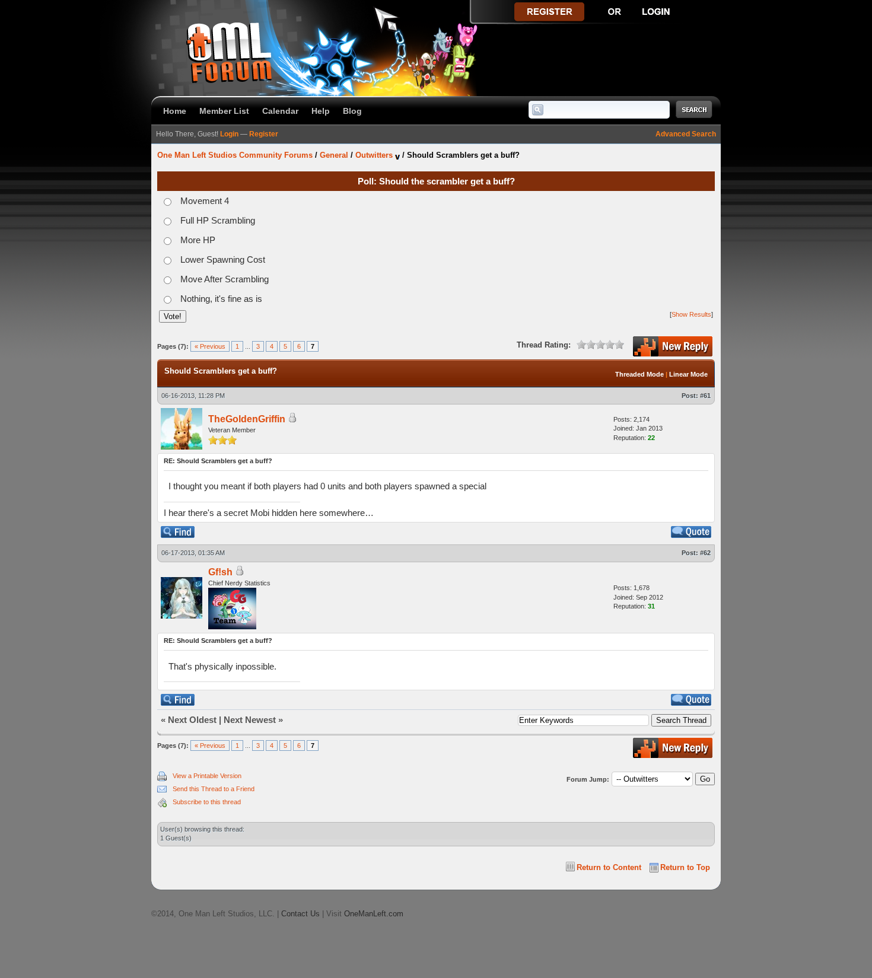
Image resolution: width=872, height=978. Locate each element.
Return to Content (609, 867)
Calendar (280, 111)
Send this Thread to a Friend (213, 788)
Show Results (691, 314)
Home (174, 111)
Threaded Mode (639, 374)
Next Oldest (192, 720)
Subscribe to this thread (207, 801)
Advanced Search (685, 134)
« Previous (210, 346)
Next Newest (250, 720)
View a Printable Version (207, 775)
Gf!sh (220, 572)
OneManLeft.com (373, 913)
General (334, 155)
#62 (705, 552)
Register (263, 134)
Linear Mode (688, 374)
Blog (352, 111)
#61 (705, 395)
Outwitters (374, 155)
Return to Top (685, 867)
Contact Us (300, 913)
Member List (224, 111)
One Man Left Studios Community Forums (235, 155)
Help (320, 111)
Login (229, 134)
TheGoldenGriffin (246, 419)
